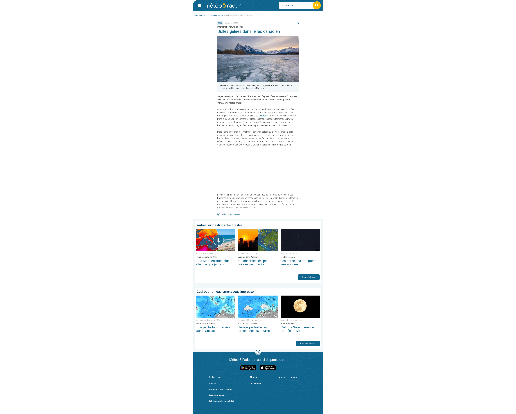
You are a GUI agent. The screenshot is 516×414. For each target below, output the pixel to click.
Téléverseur (255, 383)
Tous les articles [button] (308, 343)
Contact (212, 383)
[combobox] (298, 5)
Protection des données (220, 389)
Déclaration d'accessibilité (221, 401)
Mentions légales (217, 395)
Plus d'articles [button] (309, 277)
